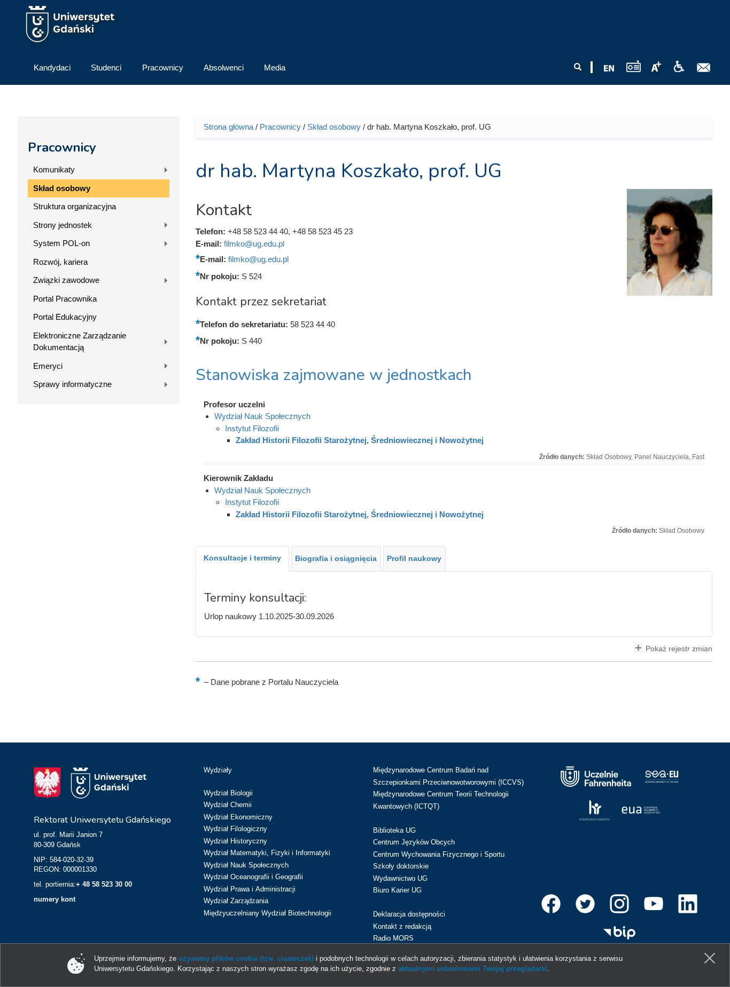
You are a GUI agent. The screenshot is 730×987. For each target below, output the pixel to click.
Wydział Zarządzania (236, 901)
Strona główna (228, 126)
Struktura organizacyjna (74, 206)
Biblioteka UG (394, 830)
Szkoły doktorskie (401, 866)
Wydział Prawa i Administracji (250, 889)
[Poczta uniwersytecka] (703, 67)
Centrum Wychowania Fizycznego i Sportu (438, 854)
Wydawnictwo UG (400, 878)
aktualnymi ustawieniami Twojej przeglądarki (472, 969)
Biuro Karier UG (397, 890)
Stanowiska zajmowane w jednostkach (334, 375)
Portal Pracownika (65, 298)
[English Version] (609, 68)
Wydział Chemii (228, 805)
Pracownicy (62, 147)
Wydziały (218, 770)
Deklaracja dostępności (409, 914)
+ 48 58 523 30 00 (104, 884)
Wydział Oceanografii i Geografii (253, 877)
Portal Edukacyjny (65, 316)
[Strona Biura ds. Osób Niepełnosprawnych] (678, 66)
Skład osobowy (61, 188)
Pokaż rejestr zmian (679, 649)
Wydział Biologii (228, 793)
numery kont (54, 899)
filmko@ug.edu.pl (254, 243)
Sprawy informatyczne (72, 384)
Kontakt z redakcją (402, 926)
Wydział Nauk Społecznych (262, 416)
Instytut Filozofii (252, 428)
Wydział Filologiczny (235, 829)
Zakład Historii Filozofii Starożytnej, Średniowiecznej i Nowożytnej (360, 440)
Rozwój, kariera (60, 261)
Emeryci (48, 365)
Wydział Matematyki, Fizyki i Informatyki (267, 853)
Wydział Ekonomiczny (238, 817)
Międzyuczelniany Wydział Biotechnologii (267, 913)
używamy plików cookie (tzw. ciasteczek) (246, 958)
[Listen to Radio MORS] (633, 66)
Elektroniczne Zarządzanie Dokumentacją (79, 341)
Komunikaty (54, 169)
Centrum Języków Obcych (414, 842)
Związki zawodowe (66, 280)
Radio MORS (393, 938)
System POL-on (61, 243)
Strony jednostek (62, 225)
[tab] (242, 559)
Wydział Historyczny (235, 841)
